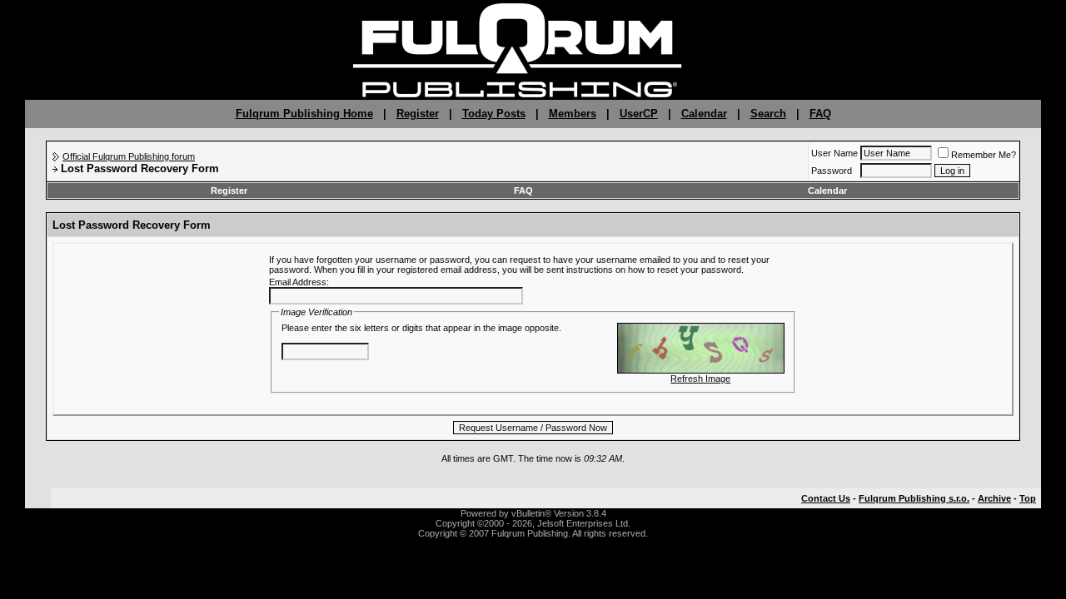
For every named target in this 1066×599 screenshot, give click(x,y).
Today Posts (494, 113)
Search (768, 113)
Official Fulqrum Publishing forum (128, 156)
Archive (994, 498)
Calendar (704, 113)
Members (572, 113)
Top (1027, 498)
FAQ (820, 113)
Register (417, 113)
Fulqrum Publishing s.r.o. (914, 498)
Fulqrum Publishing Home (304, 113)
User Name (834, 153)
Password (831, 171)
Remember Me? (983, 155)
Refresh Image (700, 379)
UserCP (639, 113)
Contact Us (825, 498)
